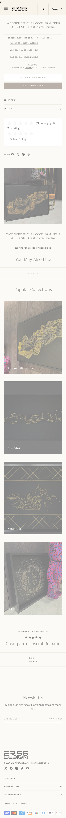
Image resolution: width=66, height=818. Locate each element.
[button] (5, 9)
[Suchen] (42, 9)
